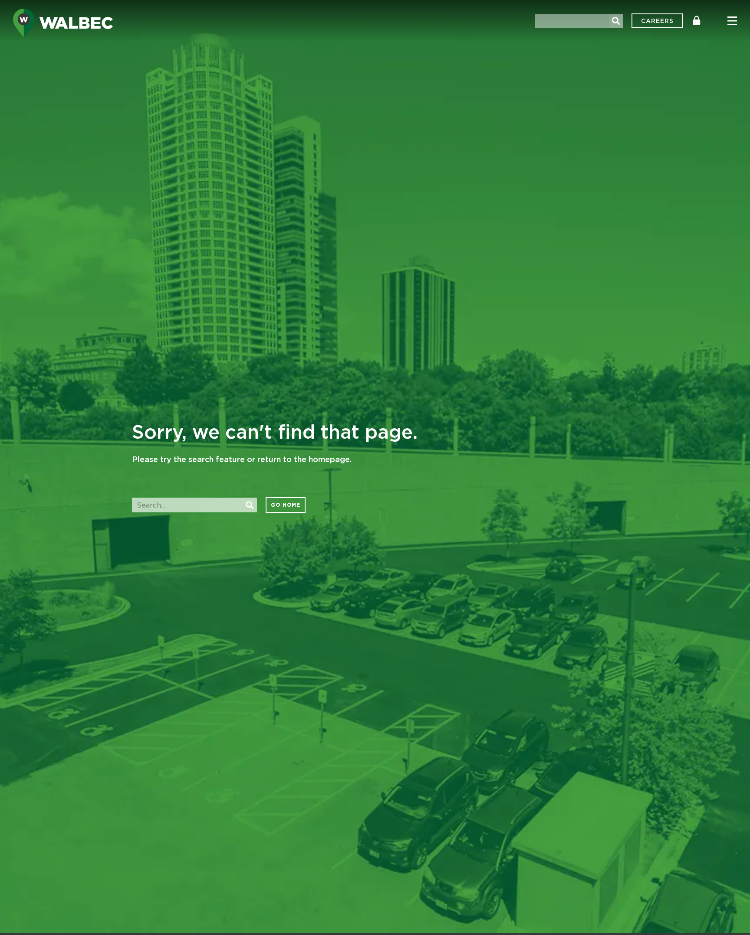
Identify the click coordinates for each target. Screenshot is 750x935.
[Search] (616, 21)
